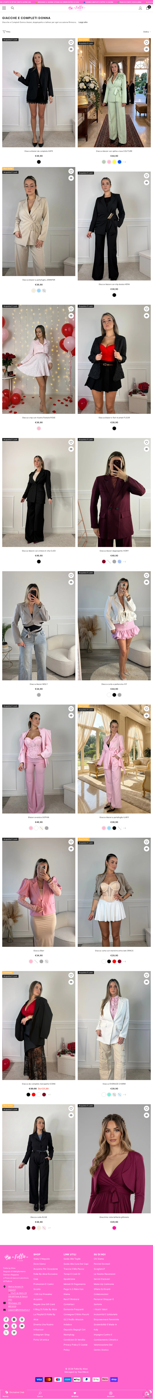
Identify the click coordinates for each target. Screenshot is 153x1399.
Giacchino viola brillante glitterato (114, 1217)
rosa (109, 162)
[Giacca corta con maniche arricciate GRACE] (114, 892)
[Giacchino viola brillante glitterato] (114, 1158)
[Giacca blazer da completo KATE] (38, 92)
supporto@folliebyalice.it (19, 1310)
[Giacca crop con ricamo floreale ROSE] (38, 359)
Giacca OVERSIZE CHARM (114, 1084)
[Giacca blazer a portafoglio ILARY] (114, 759)
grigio (39, 695)
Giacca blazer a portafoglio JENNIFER (38, 280)
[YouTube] (22, 1326)
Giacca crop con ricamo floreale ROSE (38, 417)
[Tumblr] (14, 1326)
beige (33, 290)
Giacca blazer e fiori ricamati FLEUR (114, 417)
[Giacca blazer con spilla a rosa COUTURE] (114, 92)
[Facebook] (6, 1319)
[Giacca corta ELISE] (38, 1158)
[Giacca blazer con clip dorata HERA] (114, 226)
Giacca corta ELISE (38, 1217)
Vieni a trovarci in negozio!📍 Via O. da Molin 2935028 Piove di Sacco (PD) (17, 1293)
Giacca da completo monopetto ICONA (38, 1084)
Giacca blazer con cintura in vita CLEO (39, 551)
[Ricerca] (12, 8)
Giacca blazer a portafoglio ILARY (114, 817)
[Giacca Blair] (38, 892)
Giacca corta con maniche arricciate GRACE (114, 951)
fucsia (114, 1228)
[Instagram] (14, 1319)
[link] (40, 1394)
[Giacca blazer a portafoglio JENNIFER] (38, 221)
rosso (114, 961)
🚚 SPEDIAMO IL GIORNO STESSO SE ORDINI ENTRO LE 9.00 (57, 2)
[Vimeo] (14, 1332)
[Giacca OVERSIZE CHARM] (114, 1025)
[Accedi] (140, 8)
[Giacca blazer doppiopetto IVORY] (114, 492)
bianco (109, 695)
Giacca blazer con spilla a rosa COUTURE (114, 151)
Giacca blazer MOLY (39, 684)
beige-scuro (104, 961)
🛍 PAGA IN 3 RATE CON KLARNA (129, 2)
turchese (109, 1094)
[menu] (4, 8)
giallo (114, 162)
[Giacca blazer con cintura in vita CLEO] (38, 492)
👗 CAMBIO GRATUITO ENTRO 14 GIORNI (98, 2)
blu (119, 162)
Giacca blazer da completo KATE (39, 151)
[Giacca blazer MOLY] (38, 625)
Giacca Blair (38, 951)
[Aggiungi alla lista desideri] (71, 42)
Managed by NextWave (76, 1372)
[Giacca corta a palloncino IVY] (114, 625)
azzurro (39, 290)
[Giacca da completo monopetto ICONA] (38, 1025)
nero (39, 162)
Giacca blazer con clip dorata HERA (114, 284)
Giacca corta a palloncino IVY (114, 684)
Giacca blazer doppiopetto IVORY (114, 551)
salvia (104, 162)
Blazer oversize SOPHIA (38, 817)
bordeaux (104, 561)
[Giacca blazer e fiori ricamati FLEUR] (114, 359)
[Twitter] (6, 1332)
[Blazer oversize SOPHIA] (38, 759)
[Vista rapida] (71, 49)
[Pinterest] (22, 1319)
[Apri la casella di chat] (147, 1393)
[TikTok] (6, 1326)
